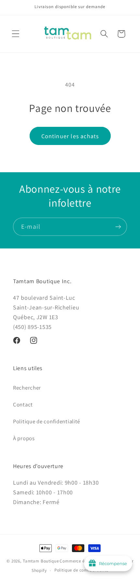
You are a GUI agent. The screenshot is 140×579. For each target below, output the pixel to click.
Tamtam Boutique (41, 561)
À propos (24, 438)
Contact (23, 404)
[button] (15, 33)
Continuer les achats (70, 136)
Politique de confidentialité (46, 421)
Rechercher (27, 387)
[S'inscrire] (118, 227)
